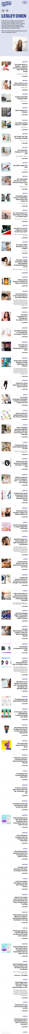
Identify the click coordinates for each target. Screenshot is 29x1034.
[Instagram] (3, 10)
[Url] (7, 10)
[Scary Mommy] (6, 4)
